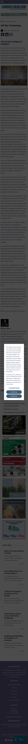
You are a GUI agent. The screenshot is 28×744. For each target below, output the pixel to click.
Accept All (14, 392)
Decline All (14, 396)
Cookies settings (14, 388)
